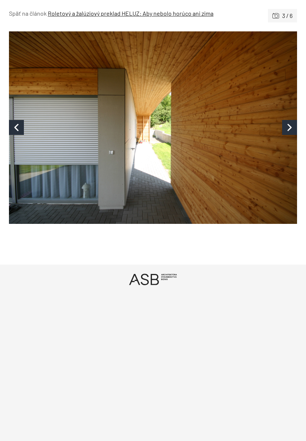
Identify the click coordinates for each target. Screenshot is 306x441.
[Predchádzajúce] (81, 127)
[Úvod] (153, 279)
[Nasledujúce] (225, 127)
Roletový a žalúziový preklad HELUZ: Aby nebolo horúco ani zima (130, 13)
